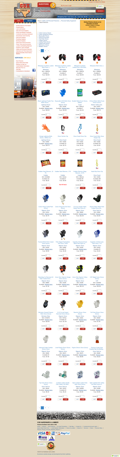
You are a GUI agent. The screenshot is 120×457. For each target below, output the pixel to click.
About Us (98, 2)
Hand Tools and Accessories (23, 42)
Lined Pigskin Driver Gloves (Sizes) (62, 348)
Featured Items (20, 27)
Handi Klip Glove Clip (97, 171)
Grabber (46, 175)
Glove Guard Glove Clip (80, 136)
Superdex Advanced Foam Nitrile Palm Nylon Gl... (80, 242)
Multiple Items (48, 108)
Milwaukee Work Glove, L (97, 66)
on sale (27, 58)
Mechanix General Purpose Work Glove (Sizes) (45, 313)
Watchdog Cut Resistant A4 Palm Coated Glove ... (45, 277)
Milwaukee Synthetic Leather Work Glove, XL (63, 66)
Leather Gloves (43, 40)
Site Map (18, 69)
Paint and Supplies (21, 37)
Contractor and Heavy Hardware (24, 34)
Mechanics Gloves (44, 45)
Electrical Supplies (21, 41)
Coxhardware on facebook (23, 71)
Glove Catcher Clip (63, 136)
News (91, 428)
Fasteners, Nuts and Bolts (22, 47)
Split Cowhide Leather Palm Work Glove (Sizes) (79, 383)
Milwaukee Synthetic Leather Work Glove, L (46, 66)
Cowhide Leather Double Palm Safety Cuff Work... (63, 383)
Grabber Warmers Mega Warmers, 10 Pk (79, 172)
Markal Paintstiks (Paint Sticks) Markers (24, 53)
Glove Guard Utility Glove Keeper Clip (97, 137)
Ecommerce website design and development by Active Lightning (53, 454)
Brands (44, 426)
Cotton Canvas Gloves (45, 33)
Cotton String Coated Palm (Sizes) (46, 207)
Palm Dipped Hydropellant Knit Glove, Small (63, 242)
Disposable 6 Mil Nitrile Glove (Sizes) (63, 101)
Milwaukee (46, 69)
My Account (64, 5)
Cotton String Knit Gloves (46, 34)
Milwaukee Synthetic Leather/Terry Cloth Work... (80, 66)
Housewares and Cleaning (23, 35)
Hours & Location (70, 428)
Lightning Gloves (45, 104)
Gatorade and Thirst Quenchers (24, 51)
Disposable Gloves (44, 36)
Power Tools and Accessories (23, 44)
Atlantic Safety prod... (97, 104)
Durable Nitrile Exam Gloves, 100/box (80, 101)
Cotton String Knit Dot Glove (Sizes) (63, 207)
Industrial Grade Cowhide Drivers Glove (46, 348)
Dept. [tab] (18, 21)
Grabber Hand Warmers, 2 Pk (63, 171)
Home (103, 2)
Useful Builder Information (22, 66)
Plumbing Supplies (21, 39)
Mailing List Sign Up (21, 64)
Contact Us (92, 2)
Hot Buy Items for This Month (23, 25)
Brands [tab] (29, 21)
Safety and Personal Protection (24, 49)
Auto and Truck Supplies (22, 30)
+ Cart (48, 82)
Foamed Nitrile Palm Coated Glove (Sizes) (45, 242)
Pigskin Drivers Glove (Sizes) (80, 347)
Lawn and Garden (20, 29)
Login (70, 5)
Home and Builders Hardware (23, 32)
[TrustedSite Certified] (100, 6)
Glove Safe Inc (97, 210)
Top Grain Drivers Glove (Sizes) (45, 383)
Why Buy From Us (20, 67)
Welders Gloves (43, 46)
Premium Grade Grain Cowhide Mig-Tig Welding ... (97, 348)
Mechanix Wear (46, 316)
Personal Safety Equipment (68, 21)
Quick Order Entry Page (22, 62)
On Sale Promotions (62, 426)
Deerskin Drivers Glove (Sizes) (80, 313)
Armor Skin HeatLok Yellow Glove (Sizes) (79, 277)
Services (19, 58)
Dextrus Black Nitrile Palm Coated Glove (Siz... (97, 207)
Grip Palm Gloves (44, 39)
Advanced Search (99, 14)
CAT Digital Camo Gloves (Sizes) (97, 277)
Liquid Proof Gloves (44, 43)
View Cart (91, 16)
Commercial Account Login (90, 426)
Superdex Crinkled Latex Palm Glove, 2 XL (97, 242)
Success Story (98, 428)
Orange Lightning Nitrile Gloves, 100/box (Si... (45, 137)
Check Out (99, 16)
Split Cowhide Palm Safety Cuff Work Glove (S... (97, 383)
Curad (79, 104)
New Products (19, 61)
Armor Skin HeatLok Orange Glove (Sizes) (62, 277)
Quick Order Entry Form (43, 428)
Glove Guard (62, 140)
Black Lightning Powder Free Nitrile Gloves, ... (46, 101)
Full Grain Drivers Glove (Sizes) (97, 313)
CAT (97, 281)
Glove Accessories (44, 37)
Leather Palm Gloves (44, 42)
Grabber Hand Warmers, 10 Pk (45, 172)
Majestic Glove (63, 104)
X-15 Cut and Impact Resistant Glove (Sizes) (62, 313)
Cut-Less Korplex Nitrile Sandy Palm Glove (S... (79, 207)
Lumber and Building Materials (24, 46)
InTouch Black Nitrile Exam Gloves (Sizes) (97, 101)
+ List (43, 82)
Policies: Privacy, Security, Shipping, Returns (48, 429)
